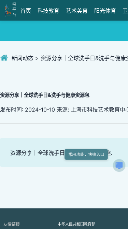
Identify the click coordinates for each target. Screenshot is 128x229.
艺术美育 (77, 10)
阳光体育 (105, 10)
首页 (25, 10)
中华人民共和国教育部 (76, 224)
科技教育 (48, 10)
